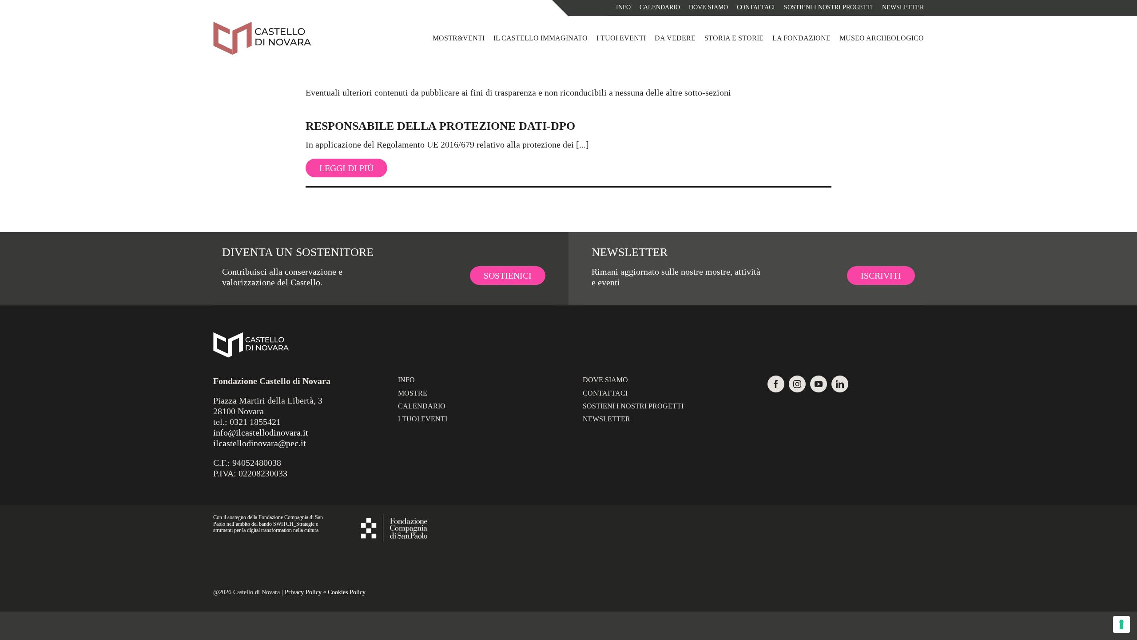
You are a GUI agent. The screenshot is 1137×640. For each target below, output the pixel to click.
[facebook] (775, 384)
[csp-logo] (394, 519)
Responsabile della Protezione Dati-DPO (440, 126)
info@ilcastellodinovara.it (260, 432)
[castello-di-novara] (262, 26)
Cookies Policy (347, 592)
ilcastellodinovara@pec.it (259, 443)
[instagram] (797, 384)
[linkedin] (839, 384)
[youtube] (818, 384)
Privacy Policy (303, 592)
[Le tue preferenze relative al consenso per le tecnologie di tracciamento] (1121, 624)
